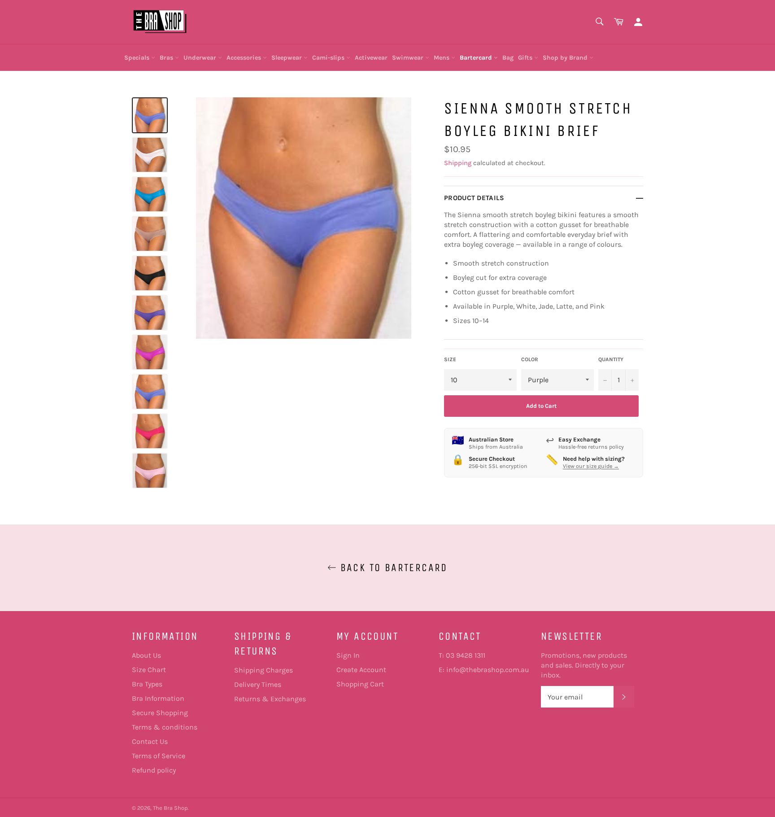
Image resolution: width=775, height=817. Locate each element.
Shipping (457, 163)
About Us (146, 655)
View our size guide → (591, 466)
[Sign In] (638, 22)
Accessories (244, 57)
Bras (167, 57)
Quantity (610, 359)
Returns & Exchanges (270, 699)
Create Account (361, 669)
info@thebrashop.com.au (487, 669)
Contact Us (150, 741)
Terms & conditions (164, 727)
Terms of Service (158, 755)
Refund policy (154, 770)
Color (529, 359)
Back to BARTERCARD (392, 567)
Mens (442, 57)
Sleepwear (287, 57)
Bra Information (158, 698)
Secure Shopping (160, 712)
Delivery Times (257, 684)
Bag (508, 57)
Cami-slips (329, 57)
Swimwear (408, 57)
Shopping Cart (360, 684)
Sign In (348, 655)
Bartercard (477, 57)
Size (450, 359)
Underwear (200, 57)
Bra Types (147, 684)
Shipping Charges (263, 670)
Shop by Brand (566, 57)
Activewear (371, 57)
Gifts (526, 57)
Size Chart (149, 669)
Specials (137, 57)
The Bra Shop (170, 807)
